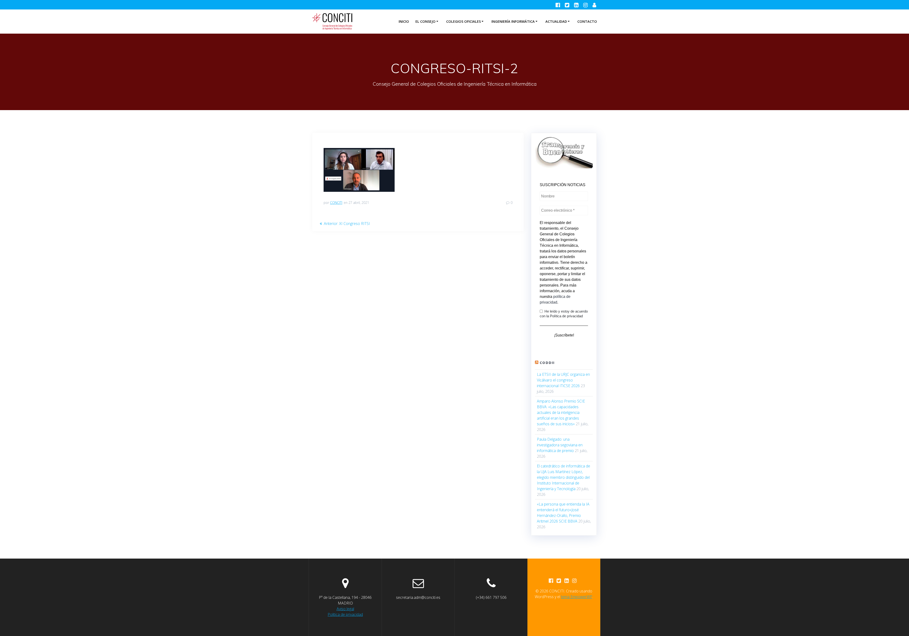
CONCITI (336, 202)
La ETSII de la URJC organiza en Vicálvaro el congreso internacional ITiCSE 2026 (563, 380)
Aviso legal (345, 608)
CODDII (547, 363)
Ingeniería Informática (513, 21)
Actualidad (556, 21)
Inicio (404, 21)
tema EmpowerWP (576, 596)
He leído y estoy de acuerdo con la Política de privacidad (564, 313)
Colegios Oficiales (463, 21)
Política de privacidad (345, 614)
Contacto (587, 21)
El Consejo (425, 21)
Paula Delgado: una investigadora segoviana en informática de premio (560, 445)
